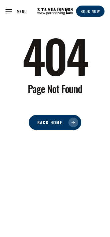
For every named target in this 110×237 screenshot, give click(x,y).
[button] (16, 11)
